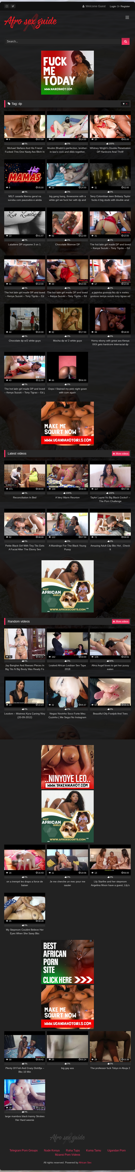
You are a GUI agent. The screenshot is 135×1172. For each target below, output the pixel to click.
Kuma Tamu (93, 1150)
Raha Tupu (73, 1150)
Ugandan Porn (116, 1150)
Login (113, 6)
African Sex (85, 1162)
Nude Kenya (52, 1150)
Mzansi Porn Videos (67, 1154)
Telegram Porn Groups (23, 1150)
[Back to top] (124, 1161)
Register (125, 6)
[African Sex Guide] (67, 23)
